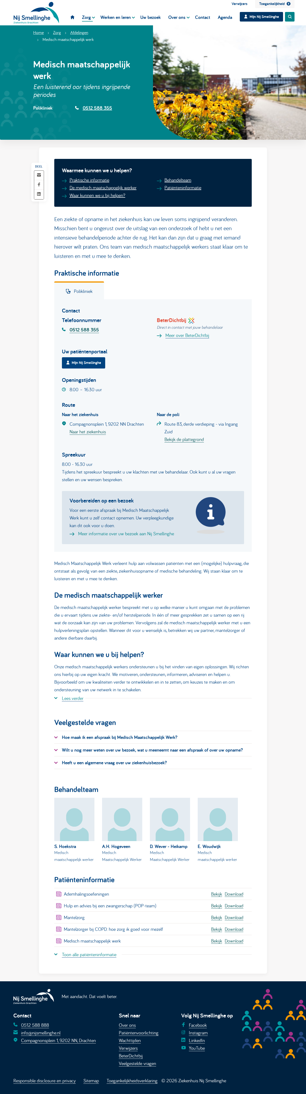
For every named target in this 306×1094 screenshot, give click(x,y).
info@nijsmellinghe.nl (40, 1033)
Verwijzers (128, 1048)
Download (234, 894)
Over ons (127, 1025)
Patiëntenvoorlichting (138, 1033)
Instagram (198, 1033)
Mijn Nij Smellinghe (86, 362)
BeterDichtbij (131, 1056)
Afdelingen (79, 32)
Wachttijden (130, 1040)
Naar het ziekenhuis (88, 432)
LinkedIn (197, 1040)
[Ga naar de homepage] (36, 12)
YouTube (197, 1048)
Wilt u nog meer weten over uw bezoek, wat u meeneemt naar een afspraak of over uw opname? (152, 750)
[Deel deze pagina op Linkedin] (39, 194)
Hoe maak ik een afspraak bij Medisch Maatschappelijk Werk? (119, 737)
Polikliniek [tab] (83, 291)
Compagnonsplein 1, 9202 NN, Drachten (58, 1040)
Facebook (198, 1025)
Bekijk (216, 894)
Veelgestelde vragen (137, 1063)
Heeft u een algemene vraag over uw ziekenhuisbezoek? (114, 762)
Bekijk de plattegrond (184, 439)
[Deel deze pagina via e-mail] (39, 175)
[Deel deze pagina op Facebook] (39, 185)
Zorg (57, 32)
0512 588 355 (97, 108)
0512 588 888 (35, 1025)
